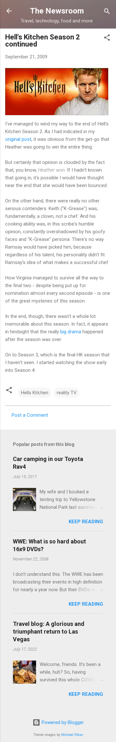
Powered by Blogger (62, 722)
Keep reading (86, 522)
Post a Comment (30, 415)
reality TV (67, 393)
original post (18, 139)
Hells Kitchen (34, 393)
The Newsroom (57, 10)
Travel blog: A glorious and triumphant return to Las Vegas (48, 631)
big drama (70, 332)
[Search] (107, 11)
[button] (107, 38)
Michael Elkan (72, 735)
